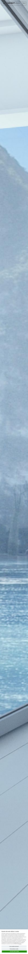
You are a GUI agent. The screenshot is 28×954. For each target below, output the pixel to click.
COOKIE (19, 943)
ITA (24, 3)
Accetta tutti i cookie (14, 951)
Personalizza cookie (14, 948)
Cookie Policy (16, 942)
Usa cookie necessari (14, 946)
